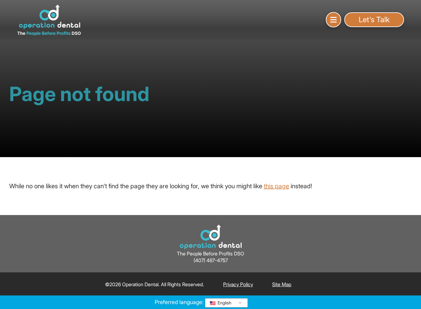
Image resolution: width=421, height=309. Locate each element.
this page (276, 186)
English (223, 302)
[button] (333, 19)
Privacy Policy (238, 284)
